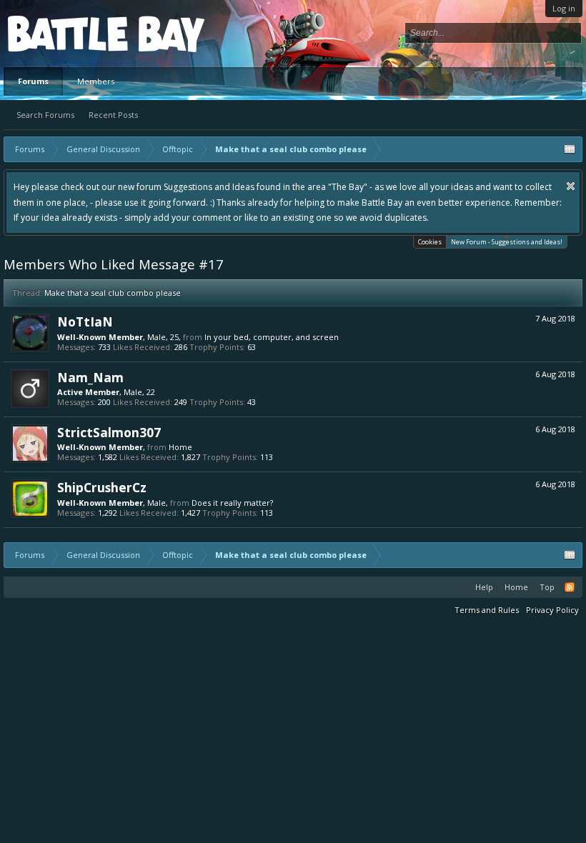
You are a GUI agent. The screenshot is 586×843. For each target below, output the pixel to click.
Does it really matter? (232, 502)
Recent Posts (113, 114)
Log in (563, 8)
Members (95, 81)
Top (547, 587)
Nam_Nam (90, 377)
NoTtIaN (85, 321)
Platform (60, 33)
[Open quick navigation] (569, 149)
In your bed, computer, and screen (271, 336)
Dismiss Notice (570, 186)
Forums (33, 81)
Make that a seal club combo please (112, 292)
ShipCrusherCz (101, 487)
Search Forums (45, 114)
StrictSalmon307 (109, 432)
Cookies (430, 241)
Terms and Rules (487, 609)
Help (484, 587)
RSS (569, 587)
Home (180, 447)
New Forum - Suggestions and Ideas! (506, 241)
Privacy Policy (552, 609)
